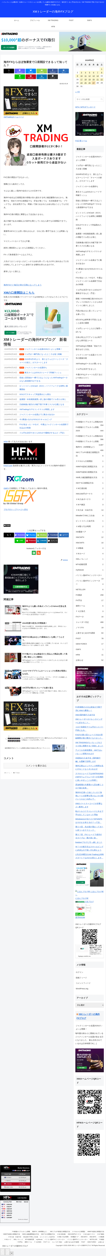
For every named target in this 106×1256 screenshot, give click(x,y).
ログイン (79, 972)
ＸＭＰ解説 (100, 1234)
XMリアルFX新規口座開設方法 (60, 1231)
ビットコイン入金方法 (47, 1237)
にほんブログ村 (81, 898)
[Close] (11, 1253)
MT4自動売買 (29, 1239)
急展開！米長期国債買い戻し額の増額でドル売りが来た (89, 235)
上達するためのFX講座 (71, 1242)
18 (85, 79)
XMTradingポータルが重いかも (89, 364)
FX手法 (20, 1242)
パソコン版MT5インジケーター (77, 1239)
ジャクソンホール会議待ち (87, 186)
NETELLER (93, 1239)
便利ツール (28, 1242)
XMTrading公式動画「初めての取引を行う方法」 (89, 347)
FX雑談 (8, 525)
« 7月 (77, 92)
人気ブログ (89, 902)
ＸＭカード (7, 1239)
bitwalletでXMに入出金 (30, 1237)
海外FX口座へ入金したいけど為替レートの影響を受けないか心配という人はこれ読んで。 (89, 795)
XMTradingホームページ (14, 117)
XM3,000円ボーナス (74, 1234)
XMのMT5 (93, 1237)
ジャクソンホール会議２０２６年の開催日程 (89, 356)
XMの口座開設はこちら (19, 292)
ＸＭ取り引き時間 (62, 1237)
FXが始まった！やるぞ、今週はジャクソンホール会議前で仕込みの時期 (89, 281)
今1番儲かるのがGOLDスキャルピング (89, 270)
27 (94, 83)
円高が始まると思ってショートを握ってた (89, 312)
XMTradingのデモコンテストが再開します (89, 253)
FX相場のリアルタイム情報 (21, 1231)
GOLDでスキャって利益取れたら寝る (89, 226)
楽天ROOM (80, 917)
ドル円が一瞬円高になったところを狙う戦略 (89, 167)
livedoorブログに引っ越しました (88, 842)
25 (85, 83)
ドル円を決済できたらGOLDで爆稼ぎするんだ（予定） (89, 291)
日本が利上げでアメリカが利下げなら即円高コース (89, 339)
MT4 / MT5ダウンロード (85, 107)
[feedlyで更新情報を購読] (34, 553)
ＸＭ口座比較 (61, 1234)
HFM (6, 442)
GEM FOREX (91, 1242)
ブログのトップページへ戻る (16, 509)
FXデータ (46, 1242)
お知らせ (101, 1242)
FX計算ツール (81, 141)
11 (86, 76)
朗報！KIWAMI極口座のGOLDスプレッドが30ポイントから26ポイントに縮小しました (89, 302)
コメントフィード (83, 983)
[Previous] (2, 1251)
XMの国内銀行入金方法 (85, 715)
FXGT (83, 1242)
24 (81, 83)
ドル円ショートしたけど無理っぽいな (89, 330)
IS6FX (6, 488)
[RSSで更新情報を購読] (39, 553)
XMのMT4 (84, 1237)
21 (98, 79)
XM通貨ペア (75, 1237)
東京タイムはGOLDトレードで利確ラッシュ (89, 193)
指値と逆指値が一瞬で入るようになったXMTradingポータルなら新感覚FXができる (89, 204)
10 (81, 76)
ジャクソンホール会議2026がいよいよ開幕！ (89, 158)
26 (90, 83)
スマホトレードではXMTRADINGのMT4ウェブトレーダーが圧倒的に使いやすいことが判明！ (89, 777)
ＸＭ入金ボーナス (89, 1234)
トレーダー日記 (57, 1242)
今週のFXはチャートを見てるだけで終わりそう (89, 376)
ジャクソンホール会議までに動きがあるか (89, 261)
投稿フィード (81, 978)
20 (94, 79)
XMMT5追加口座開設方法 (11, 1234)
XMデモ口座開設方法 (48, 1234)
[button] (102, 99)
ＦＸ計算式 (37, 1242)
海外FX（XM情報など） (40, 1231)
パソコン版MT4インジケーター (55, 1239)
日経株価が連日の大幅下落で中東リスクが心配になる (89, 244)
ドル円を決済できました (86, 369)
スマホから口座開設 (78, 1231)
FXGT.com (8, 466)
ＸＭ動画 (101, 1237)
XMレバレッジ (18, 1239)
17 (81, 79)
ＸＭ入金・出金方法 (14, 1237)
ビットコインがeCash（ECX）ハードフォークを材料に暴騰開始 (89, 216)
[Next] (7, 1251)
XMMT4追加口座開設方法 (95, 1231)
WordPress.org (82, 989)
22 (102, 79)
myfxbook (39, 1239)
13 (94, 76)
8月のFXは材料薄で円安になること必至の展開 (89, 321)
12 (90, 76)
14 (98, 76)
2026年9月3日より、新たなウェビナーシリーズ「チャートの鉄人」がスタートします (89, 177)
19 (90, 79)
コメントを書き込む (36, 765)
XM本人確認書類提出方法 (30, 1234)
